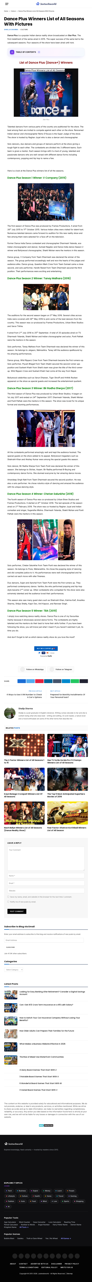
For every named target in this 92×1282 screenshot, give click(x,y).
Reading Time (69, 1222)
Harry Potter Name (60, 1225)
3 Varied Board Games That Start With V (38, 1090)
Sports (66, 1201)
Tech (10, 1191)
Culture (13, 11)
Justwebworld (43, 1274)
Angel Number (44, 1225)
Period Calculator (11, 1225)
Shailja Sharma (11, 29)
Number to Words (28, 1225)
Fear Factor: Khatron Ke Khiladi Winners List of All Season (66, 829)
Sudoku (20, 1238)
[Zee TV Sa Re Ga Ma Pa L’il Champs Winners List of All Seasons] (67, 745)
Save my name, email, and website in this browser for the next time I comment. (41, 897)
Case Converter (39, 1222)
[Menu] (6, 4)
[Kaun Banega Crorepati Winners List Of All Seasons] (24, 779)
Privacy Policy (72, 1264)
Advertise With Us (39, 1264)
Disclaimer (56, 1264)
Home (6, 11)
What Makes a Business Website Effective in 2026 (42, 1044)
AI (9, 1207)
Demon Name (76, 1225)
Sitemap (70, 1274)
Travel (60, 1196)
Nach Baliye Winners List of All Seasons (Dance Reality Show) (23, 829)
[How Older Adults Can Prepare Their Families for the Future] (10, 1033)
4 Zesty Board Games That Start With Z (38, 1070)
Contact (23, 1264)
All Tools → (24, 1227)
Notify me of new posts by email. (23, 902)
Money (47, 1191)
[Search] (86, 4)
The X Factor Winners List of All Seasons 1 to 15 (24, 761)
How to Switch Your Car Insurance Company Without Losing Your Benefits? (50, 1019)
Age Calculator (10, 1222)
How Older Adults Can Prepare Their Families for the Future (47, 1031)
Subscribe (10, 947)
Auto (23, 1201)
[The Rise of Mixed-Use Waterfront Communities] (10, 1060)
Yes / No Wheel (51, 1238)
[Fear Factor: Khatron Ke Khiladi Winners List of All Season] (67, 813)
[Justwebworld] (46, 4)
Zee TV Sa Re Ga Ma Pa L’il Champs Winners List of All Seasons (64, 761)
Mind (45, 1201)
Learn (59, 1191)
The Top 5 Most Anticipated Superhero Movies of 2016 (66, 795)
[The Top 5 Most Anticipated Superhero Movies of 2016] (67, 779)
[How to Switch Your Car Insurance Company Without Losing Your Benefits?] (10, 1020)
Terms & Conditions (28, 1267)
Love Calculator (55, 1222)
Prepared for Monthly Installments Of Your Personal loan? (67, 696)
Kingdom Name (10, 1227)
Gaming (73, 1196)
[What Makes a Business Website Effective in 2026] (10, 1047)
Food (34, 1201)
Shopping (79, 1201)
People (71, 1191)
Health (37, 1196)
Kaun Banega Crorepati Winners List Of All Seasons (23, 795)
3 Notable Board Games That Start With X (39, 1076)
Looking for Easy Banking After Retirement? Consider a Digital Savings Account (52, 993)
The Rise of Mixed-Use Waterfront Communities (42, 1057)
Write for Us (66, 1267)
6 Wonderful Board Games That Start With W (41, 1083)
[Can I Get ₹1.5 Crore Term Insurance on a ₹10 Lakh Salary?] (10, 1007)
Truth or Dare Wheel (34, 1238)
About (13, 1264)
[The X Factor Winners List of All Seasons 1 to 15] (24, 745)
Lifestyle (11, 1196)
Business (22, 1191)
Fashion (11, 1201)
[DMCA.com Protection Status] (46, 1126)
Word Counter (24, 1222)
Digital (35, 1191)
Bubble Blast (9, 1238)
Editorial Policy (49, 1267)
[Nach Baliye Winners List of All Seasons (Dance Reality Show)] (24, 813)
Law (55, 1201)
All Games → (66, 1238)
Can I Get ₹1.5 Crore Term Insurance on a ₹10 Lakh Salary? (46, 1004)
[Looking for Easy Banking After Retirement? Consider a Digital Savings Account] (10, 994)
